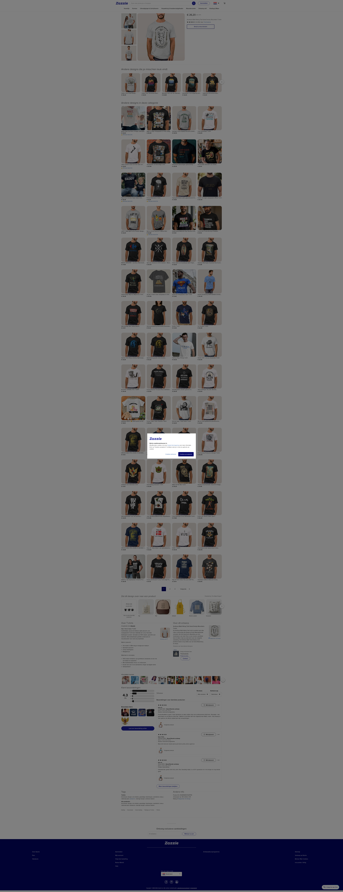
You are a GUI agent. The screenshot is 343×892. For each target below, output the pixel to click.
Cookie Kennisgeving (173, 445)
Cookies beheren (170, 454)
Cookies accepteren (186, 454)
